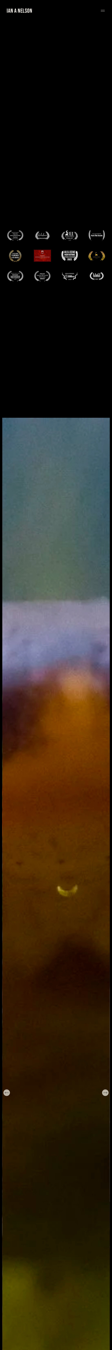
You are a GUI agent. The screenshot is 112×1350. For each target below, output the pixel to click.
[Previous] (6, 1092)
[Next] (105, 1092)
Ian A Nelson (19, 10)
